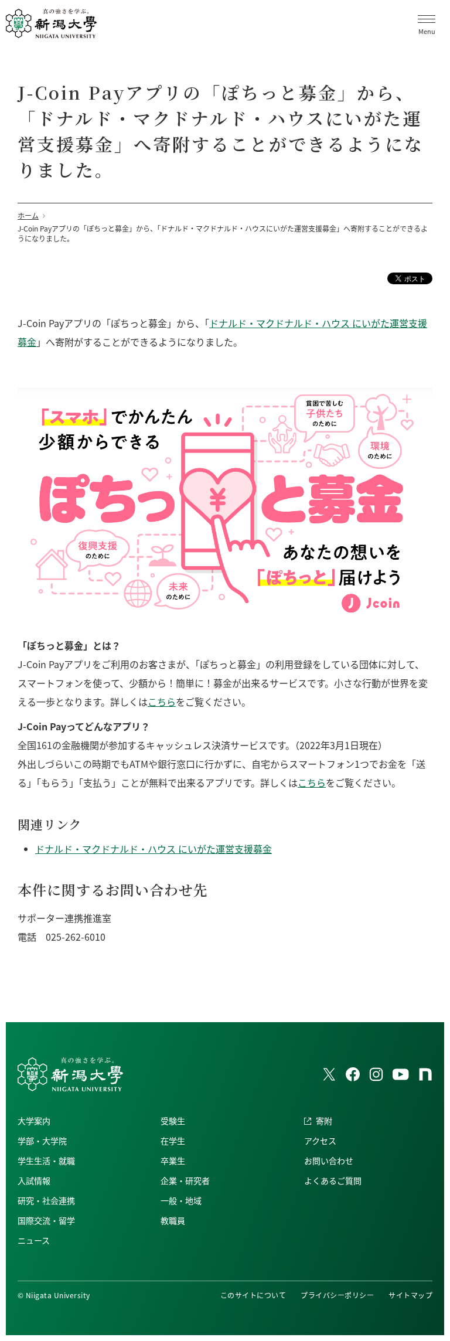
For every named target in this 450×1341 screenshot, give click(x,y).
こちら (162, 702)
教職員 (173, 1220)
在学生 (173, 1140)
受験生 (173, 1120)
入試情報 (34, 1180)
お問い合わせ (328, 1160)
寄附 (324, 1120)
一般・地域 (181, 1200)
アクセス (320, 1140)
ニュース (34, 1240)
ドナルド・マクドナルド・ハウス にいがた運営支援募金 (153, 849)
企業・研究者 (185, 1180)
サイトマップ (410, 1295)
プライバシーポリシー (337, 1295)
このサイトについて (253, 1295)
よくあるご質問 (333, 1180)
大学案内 (34, 1120)
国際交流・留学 (46, 1220)
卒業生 (173, 1160)
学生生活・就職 (46, 1160)
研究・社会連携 (46, 1200)
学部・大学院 (42, 1140)
